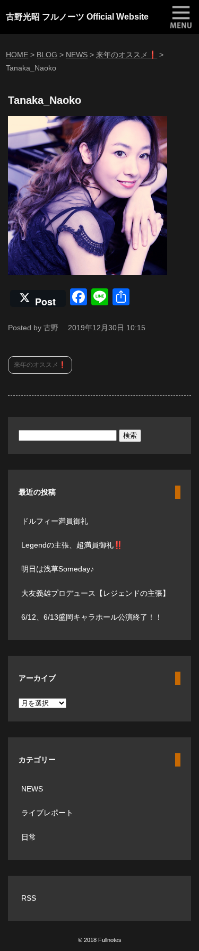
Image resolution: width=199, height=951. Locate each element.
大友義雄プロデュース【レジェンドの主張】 (95, 593)
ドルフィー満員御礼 (54, 521)
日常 (28, 837)
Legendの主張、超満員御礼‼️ (72, 545)
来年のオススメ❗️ (40, 364)
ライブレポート (47, 812)
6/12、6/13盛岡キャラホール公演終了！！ (91, 617)
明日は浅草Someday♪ (57, 569)
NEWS (32, 789)
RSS (28, 898)
